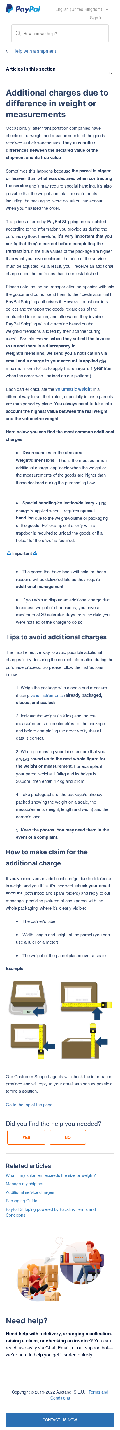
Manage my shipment (26, 1184)
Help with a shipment (34, 50)
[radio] (26, 1137)
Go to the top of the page (29, 1104)
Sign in (96, 18)
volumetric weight (73, 389)
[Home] (23, 8)
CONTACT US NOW (60, 1419)
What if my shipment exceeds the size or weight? (51, 1175)
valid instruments (47, 695)
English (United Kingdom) (79, 9)
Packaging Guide (21, 1201)
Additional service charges (30, 1192)
